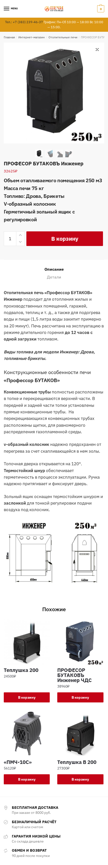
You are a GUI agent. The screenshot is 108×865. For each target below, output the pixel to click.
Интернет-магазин (31, 37)
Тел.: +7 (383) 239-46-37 (24, 22)
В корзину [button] (26, 697)
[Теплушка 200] (27, 642)
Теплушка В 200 (76, 762)
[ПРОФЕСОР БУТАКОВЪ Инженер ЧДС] (80, 642)
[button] (97, 49)
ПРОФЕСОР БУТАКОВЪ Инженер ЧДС (74, 675)
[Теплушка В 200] (80, 734)
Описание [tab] (54, 269)
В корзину (64, 238)
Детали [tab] (54, 277)
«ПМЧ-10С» (18, 762)
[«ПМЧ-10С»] (27, 734)
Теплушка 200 (21, 670)
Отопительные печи (62, 37)
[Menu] (7, 9)
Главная (9, 37)
